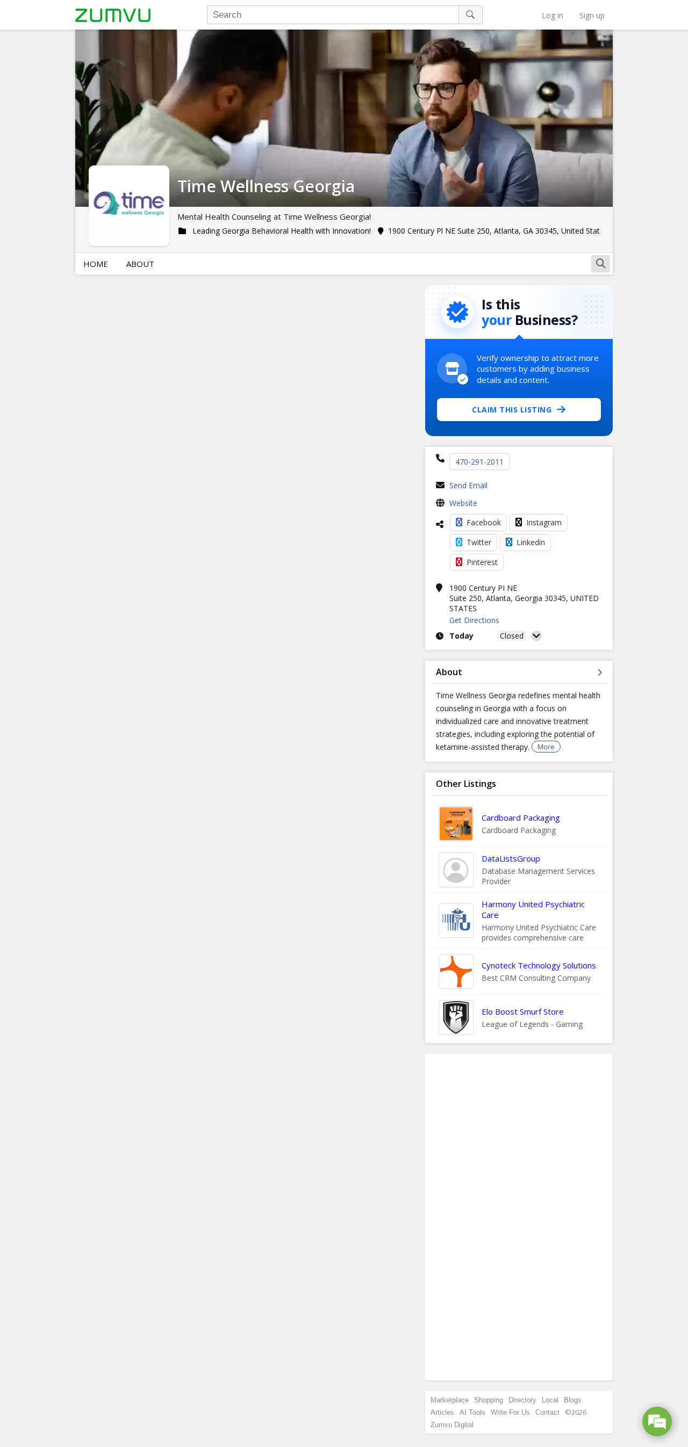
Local (550, 1400)
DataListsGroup (511, 858)
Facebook (484, 522)
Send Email (468, 485)
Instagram (544, 522)
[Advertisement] (519, 1217)
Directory (522, 1400)
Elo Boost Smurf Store (523, 1011)
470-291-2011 (479, 462)
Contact (547, 1412)
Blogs (573, 1400)
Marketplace (450, 1400)
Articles (442, 1412)
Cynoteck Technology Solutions (539, 965)
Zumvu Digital (452, 1424)
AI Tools (472, 1412)
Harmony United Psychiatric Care (533, 909)
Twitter (479, 542)
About (140, 263)
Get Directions (474, 620)
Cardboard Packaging (521, 817)
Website (463, 503)
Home (95, 263)
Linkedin (531, 542)
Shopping (488, 1400)
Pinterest (482, 562)
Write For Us (510, 1412)
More (546, 746)
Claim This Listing (511, 409)
